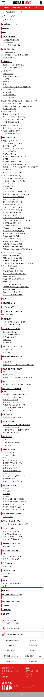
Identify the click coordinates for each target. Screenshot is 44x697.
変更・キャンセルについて (13, 128)
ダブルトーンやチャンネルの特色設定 (17, 228)
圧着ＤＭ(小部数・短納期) (12, 417)
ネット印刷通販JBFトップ (9, 12)
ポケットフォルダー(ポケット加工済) (16, 524)
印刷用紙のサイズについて (13, 161)
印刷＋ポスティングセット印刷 (14, 322)
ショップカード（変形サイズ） (14, 476)
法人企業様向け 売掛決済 (11, 640)
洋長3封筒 (6, 494)
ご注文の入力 (8, 73)
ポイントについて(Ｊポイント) (14, 119)
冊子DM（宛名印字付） (11, 432)
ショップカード (8, 473)
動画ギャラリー (8, 57)
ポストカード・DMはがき (12, 397)
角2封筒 (6, 496)
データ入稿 (6, 32)
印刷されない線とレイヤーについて (16, 191)
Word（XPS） (8, 281)
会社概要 (5, 590)
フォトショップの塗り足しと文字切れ (17, 220)
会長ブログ (33, 651)
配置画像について (9, 186)
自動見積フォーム (8, 303)
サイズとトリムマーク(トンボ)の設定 (16, 178)
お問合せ (5, 605)
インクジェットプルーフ (12, 583)
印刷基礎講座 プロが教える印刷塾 (15, 55)
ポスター (6, 440)
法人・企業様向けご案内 (12, 45)
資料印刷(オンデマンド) (11, 543)
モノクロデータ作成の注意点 (13, 196)
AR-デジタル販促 (8, 570)
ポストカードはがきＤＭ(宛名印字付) (16, 425)
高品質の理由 (33, 661)
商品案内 (5, 28)
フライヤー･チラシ (10, 332)
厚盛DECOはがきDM (10, 399)
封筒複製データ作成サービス (13, 504)
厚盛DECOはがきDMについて (14, 405)
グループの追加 (8, 97)
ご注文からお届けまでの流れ (13, 67)
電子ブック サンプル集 (11, 559)
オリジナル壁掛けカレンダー (13, 539)
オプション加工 (8, 307)
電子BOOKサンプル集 (11, 656)
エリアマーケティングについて (14, 324)
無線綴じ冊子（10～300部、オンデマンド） (19, 377)
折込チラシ (7, 339)
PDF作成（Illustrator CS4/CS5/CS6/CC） (18, 249)
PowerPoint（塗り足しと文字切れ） (16, 287)
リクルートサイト (11, 651)
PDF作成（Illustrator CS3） (13, 246)
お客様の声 (11, 645)
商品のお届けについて (11, 114)
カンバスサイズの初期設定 (13, 212)
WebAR (6, 576)
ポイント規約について (11, 122)
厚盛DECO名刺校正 (10, 468)
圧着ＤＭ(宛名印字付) (11, 427)
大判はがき (7, 410)
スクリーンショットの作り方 (13, 172)
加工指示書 (7, 169)
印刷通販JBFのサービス (12, 52)
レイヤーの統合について (12, 225)
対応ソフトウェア (9, 146)
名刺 (4, 457)
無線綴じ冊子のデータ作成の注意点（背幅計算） (21, 167)
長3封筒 (6, 488)
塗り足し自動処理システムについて (16, 156)
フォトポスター (8, 445)
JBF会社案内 (33, 645)
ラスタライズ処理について (13, 207)
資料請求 (5, 614)
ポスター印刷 (7, 436)
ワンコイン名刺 (8, 452)
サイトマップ (28, 677)
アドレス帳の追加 (9, 94)
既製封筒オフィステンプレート (14, 509)
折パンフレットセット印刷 (12, 346)
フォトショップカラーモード (13, 215)
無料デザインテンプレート (13, 481)
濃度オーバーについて (11, 204)
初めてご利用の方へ (9, 36)
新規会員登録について (11, 42)
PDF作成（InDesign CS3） (13, 260)
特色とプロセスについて (12, 199)
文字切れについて (9, 159)
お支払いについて (9, 109)
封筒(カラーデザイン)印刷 (11, 513)
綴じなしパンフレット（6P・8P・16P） (18, 384)
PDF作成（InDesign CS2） (13, 258)
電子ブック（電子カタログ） (13, 556)
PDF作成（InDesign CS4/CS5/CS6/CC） (18, 263)
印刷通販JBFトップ (9, 24)
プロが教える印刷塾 (13, 628)
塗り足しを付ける (9, 154)
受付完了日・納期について (13, 103)
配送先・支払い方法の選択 (13, 76)
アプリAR (6, 573)
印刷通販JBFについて (11, 40)
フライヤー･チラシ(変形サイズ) (14, 334)
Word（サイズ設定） (10, 276)
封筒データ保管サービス (12, 507)
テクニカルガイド (8, 137)
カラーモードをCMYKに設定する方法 (17, 194)
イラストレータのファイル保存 (14, 181)
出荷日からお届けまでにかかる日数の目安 (18, 106)
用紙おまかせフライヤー (12, 337)
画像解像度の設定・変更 (12, 223)
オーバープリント (9, 189)
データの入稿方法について (13, 143)
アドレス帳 (7, 92)
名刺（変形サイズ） (10, 460)
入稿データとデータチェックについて (17, 87)
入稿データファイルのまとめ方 (14, 148)
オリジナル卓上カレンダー (13, 534)
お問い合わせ (28, 674)
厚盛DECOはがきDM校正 (12, 402)
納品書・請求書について (12, 133)
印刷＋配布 (6, 319)
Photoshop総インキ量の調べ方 (14, 233)
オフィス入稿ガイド (10, 268)
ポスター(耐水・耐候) (11, 442)
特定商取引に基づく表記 (11, 601)
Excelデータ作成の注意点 (12, 292)
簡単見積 (27, 8)
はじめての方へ (5, 8)
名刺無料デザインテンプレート (14, 463)
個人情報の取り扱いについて (10, 671)
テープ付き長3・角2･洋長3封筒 (14, 501)
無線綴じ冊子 (8, 374)
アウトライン (8, 183)
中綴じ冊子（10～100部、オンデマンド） (18, 365)
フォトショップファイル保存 (13, 217)
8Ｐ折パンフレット (10, 352)
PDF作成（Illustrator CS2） (13, 244)
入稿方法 (6, 84)
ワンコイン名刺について (12, 455)
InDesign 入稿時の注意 (11, 255)
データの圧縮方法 (9, 151)
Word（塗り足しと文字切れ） (14, 279)
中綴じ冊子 (7, 362)
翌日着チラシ (8, 342)
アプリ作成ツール (8, 563)
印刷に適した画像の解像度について (16, 164)
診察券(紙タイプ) (9, 478)
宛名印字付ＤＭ (8, 421)
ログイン (38, 8)
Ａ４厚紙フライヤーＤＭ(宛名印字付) (16, 430)
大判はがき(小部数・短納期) (13, 407)
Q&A (4, 299)
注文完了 (6, 79)
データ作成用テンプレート (13, 202)
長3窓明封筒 (7, 491)
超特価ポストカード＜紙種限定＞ (15, 394)
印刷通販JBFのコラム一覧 (15, 634)
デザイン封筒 (8, 517)
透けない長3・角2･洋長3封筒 (13, 499)
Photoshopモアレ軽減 (11, 236)
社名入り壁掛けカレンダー (13, 536)
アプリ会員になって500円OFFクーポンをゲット (16, 622)
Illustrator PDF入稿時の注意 (13, 241)
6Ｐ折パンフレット (10, 349)
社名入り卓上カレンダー (12, 531)
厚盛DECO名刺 (8, 465)
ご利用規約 (6, 609)
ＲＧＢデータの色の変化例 (13, 294)
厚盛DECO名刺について (12, 470)
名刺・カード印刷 (8, 449)
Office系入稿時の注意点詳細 (13, 271)
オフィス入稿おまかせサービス (14, 273)
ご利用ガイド (16, 8)
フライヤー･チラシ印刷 (11, 329)
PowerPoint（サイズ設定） (13, 284)
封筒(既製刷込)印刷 (9, 485)
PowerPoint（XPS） (10, 289)
